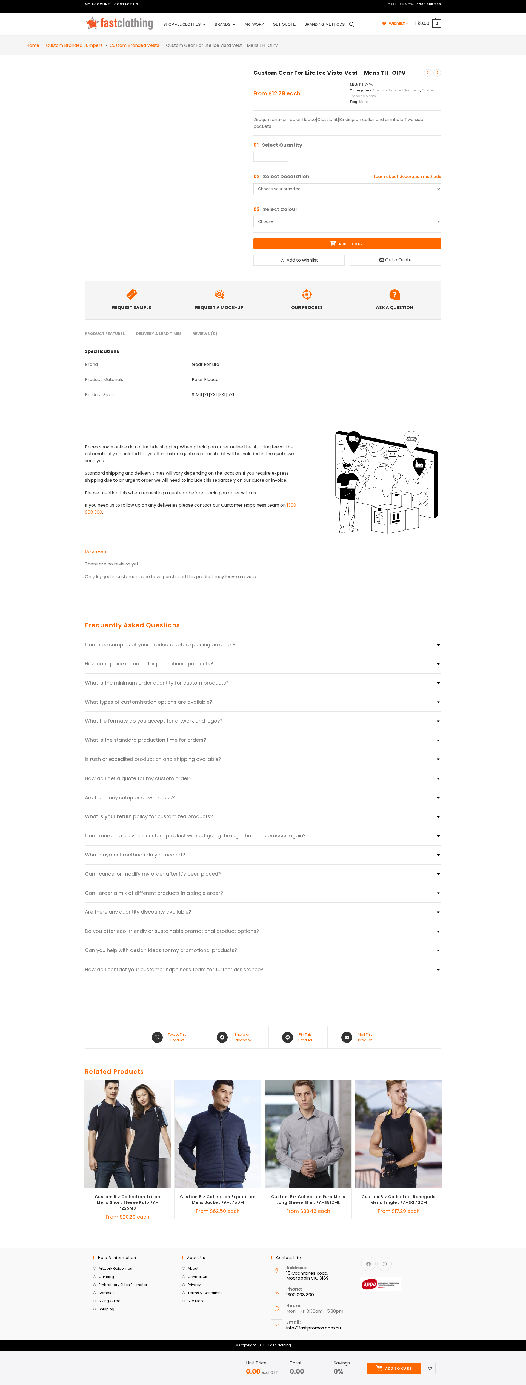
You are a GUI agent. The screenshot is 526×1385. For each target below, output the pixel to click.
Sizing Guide (110, 1301)
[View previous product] (427, 73)
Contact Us (126, 4)
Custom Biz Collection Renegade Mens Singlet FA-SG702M (399, 1199)
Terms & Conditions (205, 1292)
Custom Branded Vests (134, 45)
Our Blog (106, 1276)
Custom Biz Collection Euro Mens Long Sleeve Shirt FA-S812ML (308, 1199)
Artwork (254, 24)
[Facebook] (368, 1264)
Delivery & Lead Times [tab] (159, 333)
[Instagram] (384, 1264)
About (193, 1268)
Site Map (195, 1301)
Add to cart (398, 1368)
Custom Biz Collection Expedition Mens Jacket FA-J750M (218, 1199)
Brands (222, 24)
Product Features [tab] (105, 333)
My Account (97, 4)
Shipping (106, 1309)
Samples (107, 1292)
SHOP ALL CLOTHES (182, 24)
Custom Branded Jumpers (74, 45)
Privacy (194, 1284)
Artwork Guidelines (115, 1268)
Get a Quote (398, 260)
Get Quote (284, 24)
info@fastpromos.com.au (313, 1328)
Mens (364, 101)
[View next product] (437, 73)
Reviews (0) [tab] (205, 333)
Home (32, 45)
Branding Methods (324, 24)
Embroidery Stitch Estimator (123, 1284)
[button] (430, 1368)
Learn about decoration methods (407, 176)
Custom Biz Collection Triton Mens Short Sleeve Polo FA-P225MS (127, 1202)
